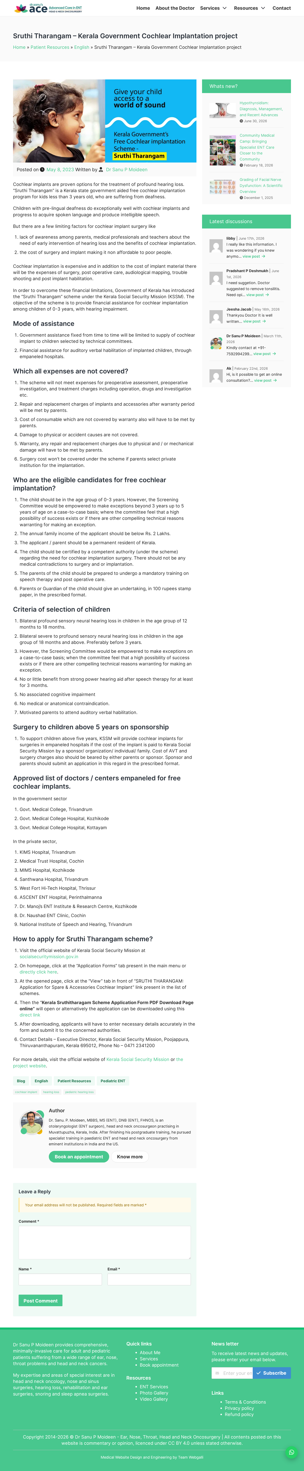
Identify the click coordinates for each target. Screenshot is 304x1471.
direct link (30, 1015)
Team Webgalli (190, 1457)
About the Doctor (175, 8)
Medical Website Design (121, 1457)
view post (252, 256)
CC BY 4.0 (179, 1443)
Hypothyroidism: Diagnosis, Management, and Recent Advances (261, 109)
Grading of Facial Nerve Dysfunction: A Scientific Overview (261, 185)
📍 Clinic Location (248, 1416)
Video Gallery (154, 1399)
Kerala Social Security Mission (138, 1059)
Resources (246, 8)
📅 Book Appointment (251, 1424)
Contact (282, 8)
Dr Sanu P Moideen (126, 169)
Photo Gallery (154, 1393)
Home (143, 8)
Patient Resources (50, 47)
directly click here (38, 972)
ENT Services (154, 1386)
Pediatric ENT (113, 1081)
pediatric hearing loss (79, 1092)
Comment (29, 1221)
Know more (130, 1156)
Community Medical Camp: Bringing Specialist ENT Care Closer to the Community (257, 147)
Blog (21, 1081)
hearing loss (51, 1092)
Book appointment (159, 1365)
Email (114, 1269)
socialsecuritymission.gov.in (49, 956)
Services (210, 8)
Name (25, 1269)
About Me (150, 1352)
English (81, 47)
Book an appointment (79, 1156)
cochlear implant (26, 1092)
